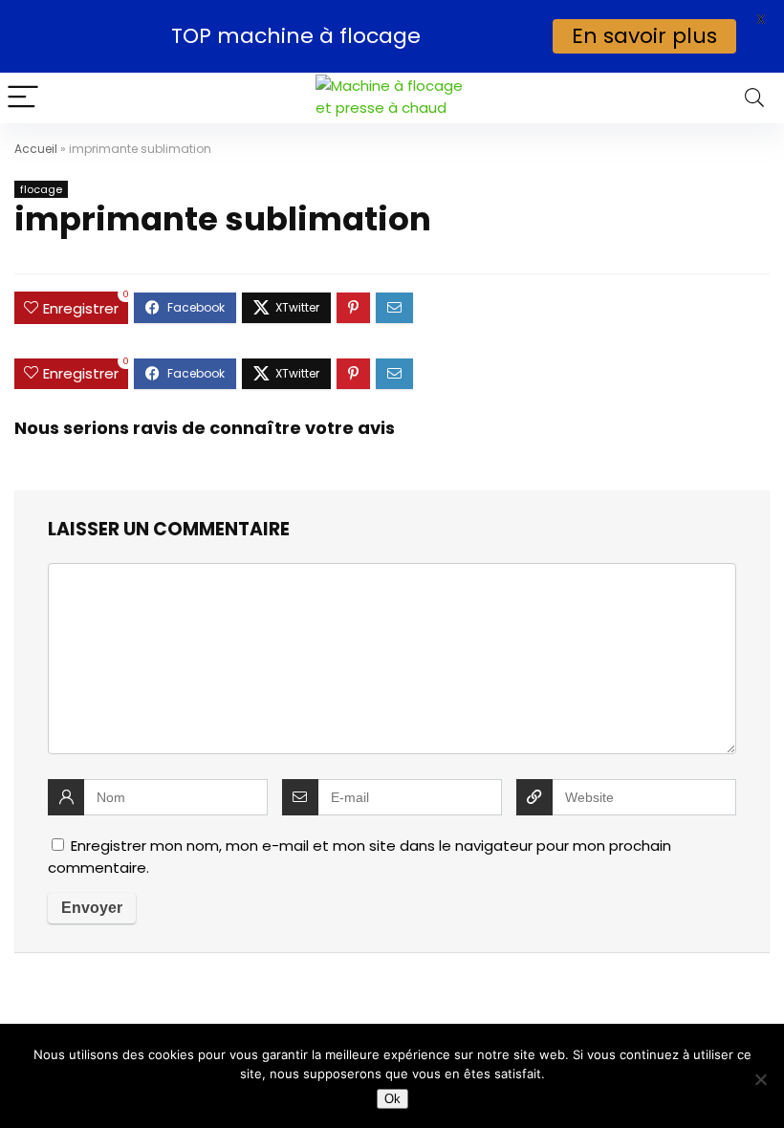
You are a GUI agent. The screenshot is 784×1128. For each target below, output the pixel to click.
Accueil (35, 149)
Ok (392, 1099)
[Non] (760, 1079)
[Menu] (23, 98)
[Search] (754, 98)
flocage (41, 189)
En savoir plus (644, 36)
